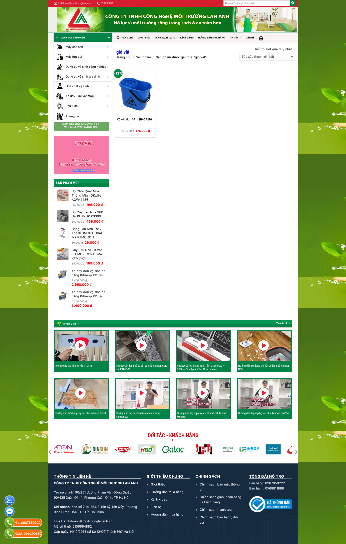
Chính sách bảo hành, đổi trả (219, 519)
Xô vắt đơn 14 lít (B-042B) (134, 119)
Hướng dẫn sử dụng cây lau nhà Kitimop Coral (80, 413)
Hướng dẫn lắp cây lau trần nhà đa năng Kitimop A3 (138, 415)
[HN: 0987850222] (9, 522)
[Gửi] (293, 3)
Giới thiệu (144, 37)
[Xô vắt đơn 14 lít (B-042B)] (136, 92)
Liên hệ (250, 37)
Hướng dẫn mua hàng (211, 37)
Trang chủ (126, 37)
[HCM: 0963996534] (9, 533)
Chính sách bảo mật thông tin (220, 487)
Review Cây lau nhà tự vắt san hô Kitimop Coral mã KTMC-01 (142, 367)
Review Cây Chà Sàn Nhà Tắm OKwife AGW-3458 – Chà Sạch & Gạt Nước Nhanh (201, 367)
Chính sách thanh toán (216, 510)
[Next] (295, 452)
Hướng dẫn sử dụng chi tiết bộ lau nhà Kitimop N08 (264, 367)
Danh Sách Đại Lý (165, 37)
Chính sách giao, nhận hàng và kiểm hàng (220, 499)
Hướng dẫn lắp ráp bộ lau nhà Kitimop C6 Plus (263, 413)
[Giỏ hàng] (261, 38)
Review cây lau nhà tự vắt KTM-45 (73, 365)
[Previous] (50, 452)
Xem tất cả (281, 323)
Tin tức (234, 37)
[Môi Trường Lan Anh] (177, 19)
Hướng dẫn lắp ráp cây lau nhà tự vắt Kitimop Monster (202, 415)
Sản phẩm (143, 57)
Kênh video (187, 37)
